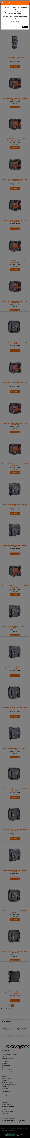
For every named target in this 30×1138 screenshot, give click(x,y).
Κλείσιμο (25, 27)
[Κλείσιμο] (27, 3)
